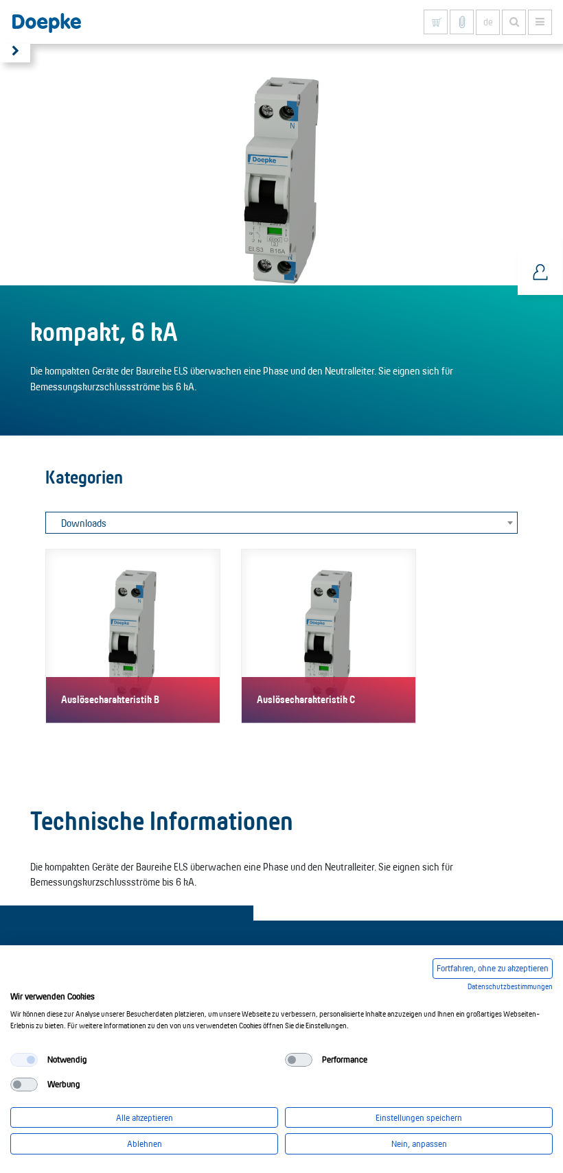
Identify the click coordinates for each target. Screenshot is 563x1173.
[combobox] (281, 523)
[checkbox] (24, 1060)
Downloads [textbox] (83, 523)
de (488, 22)
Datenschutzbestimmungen (510, 986)
